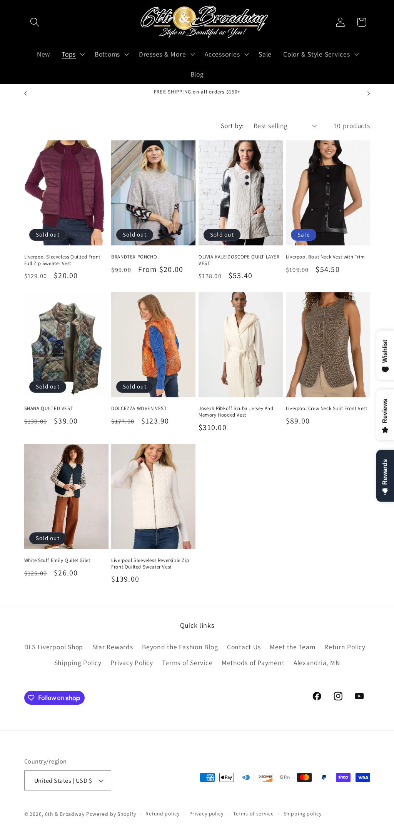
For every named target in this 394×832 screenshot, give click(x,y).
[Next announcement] (368, 93)
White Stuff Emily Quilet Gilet (57, 560)
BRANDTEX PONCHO (134, 257)
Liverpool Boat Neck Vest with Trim (325, 257)
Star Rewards (112, 646)
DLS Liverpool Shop (53, 646)
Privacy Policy (131, 662)
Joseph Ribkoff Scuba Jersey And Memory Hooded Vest (236, 411)
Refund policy (162, 813)
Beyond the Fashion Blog (180, 646)
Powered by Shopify (111, 813)
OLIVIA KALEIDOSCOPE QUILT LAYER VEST (239, 260)
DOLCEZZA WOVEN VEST (139, 408)
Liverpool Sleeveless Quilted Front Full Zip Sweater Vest (62, 260)
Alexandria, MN (317, 662)
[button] (34, 22)
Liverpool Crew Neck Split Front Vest (326, 408)
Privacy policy (206, 813)
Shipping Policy (78, 662)
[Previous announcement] (25, 93)
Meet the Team (293, 646)
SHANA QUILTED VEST (48, 408)
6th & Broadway (65, 813)
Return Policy (345, 646)
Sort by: (232, 125)
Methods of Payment (253, 662)
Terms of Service (187, 662)
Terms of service (253, 813)
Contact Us (244, 646)
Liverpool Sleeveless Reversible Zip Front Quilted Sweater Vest (150, 563)
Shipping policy (303, 813)
